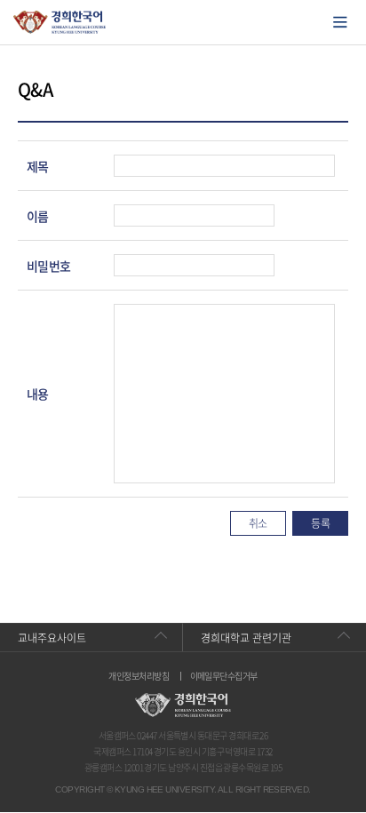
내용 (38, 394)
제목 (38, 166)
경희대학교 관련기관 (246, 638)
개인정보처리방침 (138, 676)
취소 (258, 523)
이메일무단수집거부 (224, 676)
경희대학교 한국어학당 (60, 22)
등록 (320, 523)
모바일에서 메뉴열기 (340, 22)
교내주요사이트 (52, 638)
